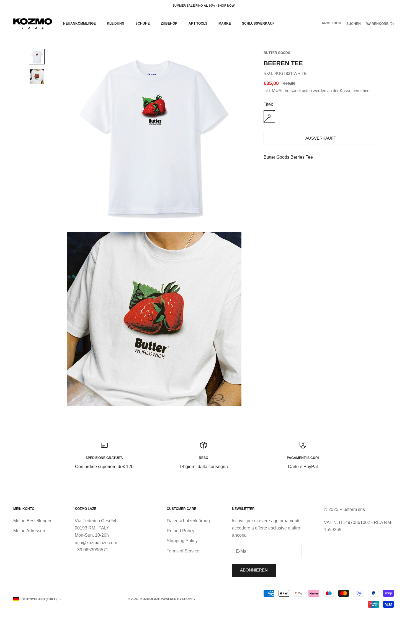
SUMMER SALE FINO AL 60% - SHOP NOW (203, 5)
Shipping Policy (182, 540)
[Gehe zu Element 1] (37, 56)
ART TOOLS (198, 23)
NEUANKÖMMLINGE (79, 23)
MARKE (224, 23)
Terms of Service (183, 551)
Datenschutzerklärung (188, 520)
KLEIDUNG (115, 23)
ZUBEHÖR (169, 23)
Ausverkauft (320, 138)
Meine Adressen (29, 530)
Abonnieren (254, 570)
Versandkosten (298, 90)
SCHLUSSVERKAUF (258, 23)
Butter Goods (277, 53)
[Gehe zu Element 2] (37, 76)
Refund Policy (180, 530)
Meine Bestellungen (33, 520)
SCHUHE (142, 23)
